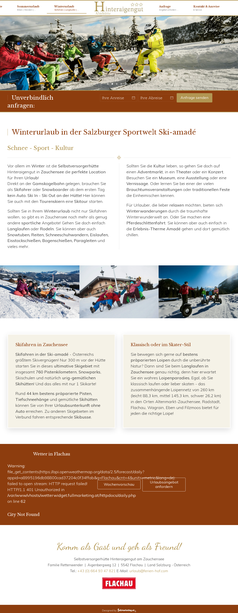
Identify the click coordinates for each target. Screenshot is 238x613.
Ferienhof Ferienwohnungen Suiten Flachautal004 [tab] (112, 84)
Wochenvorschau (119, 484)
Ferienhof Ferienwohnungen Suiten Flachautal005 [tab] (121, 84)
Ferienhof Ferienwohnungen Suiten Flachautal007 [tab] (108, 84)
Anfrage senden (194, 97)
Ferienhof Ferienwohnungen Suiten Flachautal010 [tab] (117, 84)
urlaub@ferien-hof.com (148, 570)
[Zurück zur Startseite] (119, 8)
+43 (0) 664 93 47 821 (96, 570)
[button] (206, 8)
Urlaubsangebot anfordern (164, 484)
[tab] (125, 84)
